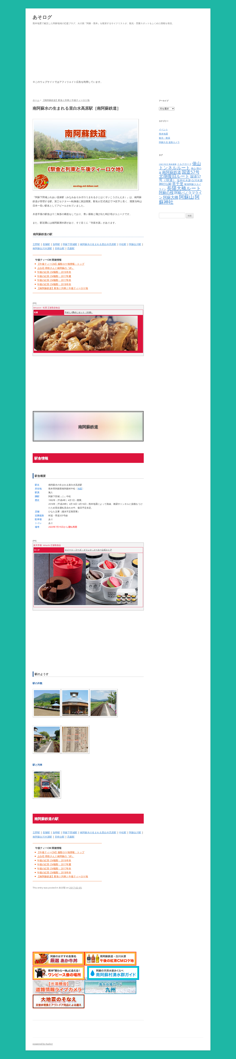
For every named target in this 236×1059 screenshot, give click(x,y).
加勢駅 (56, 244)
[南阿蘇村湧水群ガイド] (113, 979)
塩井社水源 (184, 180)
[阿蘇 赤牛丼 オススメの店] (58, 964)
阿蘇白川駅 (135, 244)
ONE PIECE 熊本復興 (167, 164)
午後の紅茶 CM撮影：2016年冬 (54, 272)
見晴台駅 (59, 248)
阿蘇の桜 (166, 192)
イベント (163, 129)
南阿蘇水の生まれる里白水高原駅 (98, 244)
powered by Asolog (43, 1043)
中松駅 (122, 244)
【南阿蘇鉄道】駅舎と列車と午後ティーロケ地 (62, 288)
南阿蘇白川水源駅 (42, 248)
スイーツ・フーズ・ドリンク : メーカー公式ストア (88, 549)
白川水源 (196, 180)
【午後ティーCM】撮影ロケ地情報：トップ (60, 263)
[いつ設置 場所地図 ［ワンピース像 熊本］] (58, 979)
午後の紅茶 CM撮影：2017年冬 (54, 280)
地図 (80, 488)
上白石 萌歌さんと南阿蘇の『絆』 (55, 268)
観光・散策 (164, 137)
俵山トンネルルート (180, 165)
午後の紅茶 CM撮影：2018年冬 (54, 284)
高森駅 (70, 248)
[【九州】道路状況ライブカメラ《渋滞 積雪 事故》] (58, 993)
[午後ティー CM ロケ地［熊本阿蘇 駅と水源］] (110, 964)
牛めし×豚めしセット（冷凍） (79, 312)
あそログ (42, 17)
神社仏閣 (165, 184)
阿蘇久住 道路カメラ (169, 142)
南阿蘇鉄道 (171, 172)
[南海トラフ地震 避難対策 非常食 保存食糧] (58, 1007)
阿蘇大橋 (170, 197)
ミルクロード (184, 164)
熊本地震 (163, 133)
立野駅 (36, 244)
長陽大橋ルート (184, 188)
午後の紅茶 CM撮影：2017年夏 (54, 276)
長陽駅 (46, 244)
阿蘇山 (186, 196)
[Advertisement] (118, 56)
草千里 (177, 183)
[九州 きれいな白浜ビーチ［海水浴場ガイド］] (110, 993)
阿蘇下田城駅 (70, 244)
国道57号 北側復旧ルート (179, 174)
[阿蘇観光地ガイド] (85, 979)
